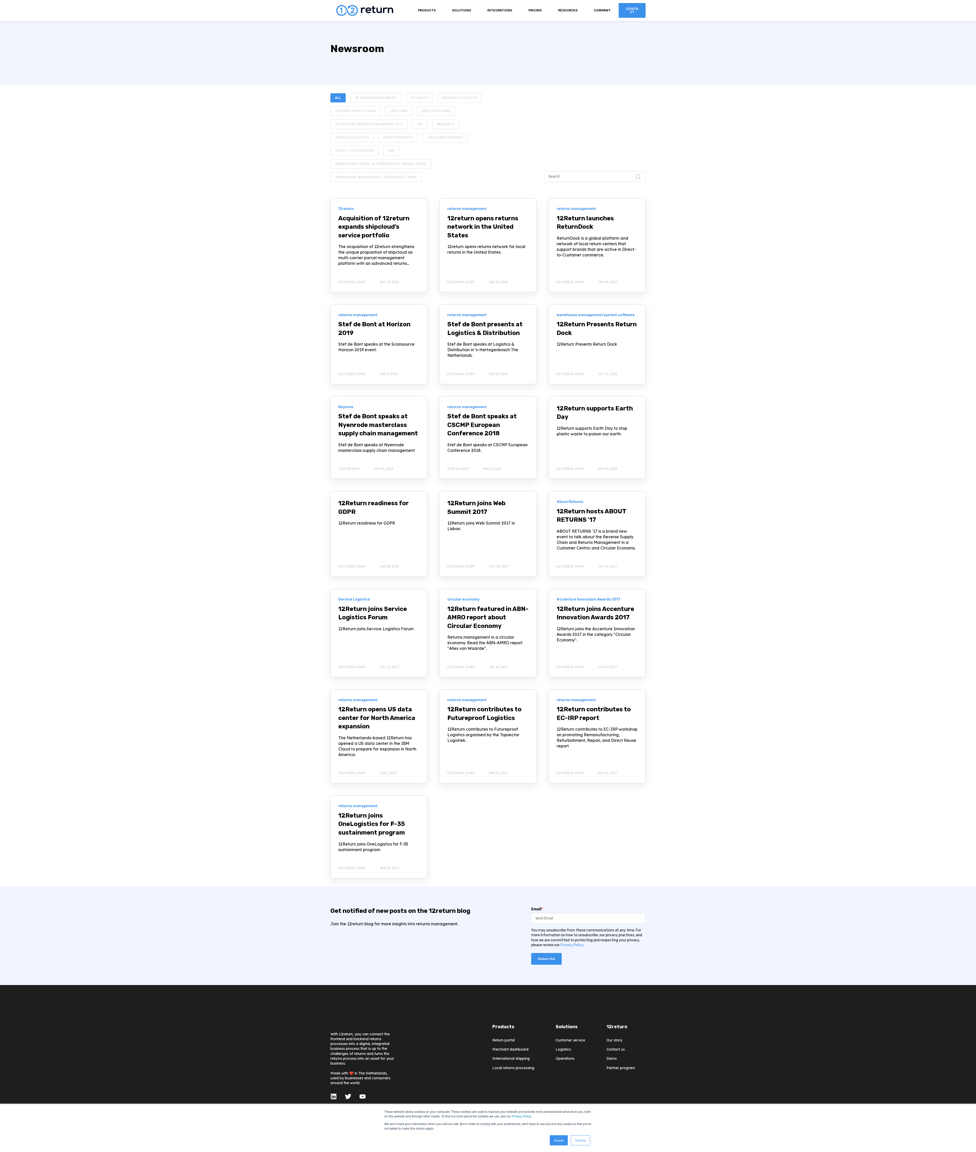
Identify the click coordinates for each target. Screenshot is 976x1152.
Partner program (620, 1068)
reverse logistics (459, 98)
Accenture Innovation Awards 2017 (369, 124)
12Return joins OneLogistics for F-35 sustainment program (371, 824)
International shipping (511, 1058)
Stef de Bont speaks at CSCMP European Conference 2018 (482, 425)
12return (398, 111)
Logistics (563, 1049)
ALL (338, 98)
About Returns (436, 111)
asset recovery (398, 137)
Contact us (615, 1049)
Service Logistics (352, 137)
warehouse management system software (376, 177)
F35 (420, 124)
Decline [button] (580, 1140)
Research (446, 124)
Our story (614, 1040)
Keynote (419, 98)
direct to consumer (354, 150)
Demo (611, 1058)
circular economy (445, 137)
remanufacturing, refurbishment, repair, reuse (380, 164)
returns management (376, 98)
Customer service (570, 1040)
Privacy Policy (521, 1116)
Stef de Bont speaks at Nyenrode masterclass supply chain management (378, 425)
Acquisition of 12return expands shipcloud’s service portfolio (373, 227)
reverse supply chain (355, 111)
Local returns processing (513, 1068)
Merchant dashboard (510, 1049)
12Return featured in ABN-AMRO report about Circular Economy (487, 617)
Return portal (503, 1040)
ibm (391, 150)
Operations (565, 1058)
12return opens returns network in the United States (482, 227)
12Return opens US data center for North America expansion (376, 718)
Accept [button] (558, 1140)
